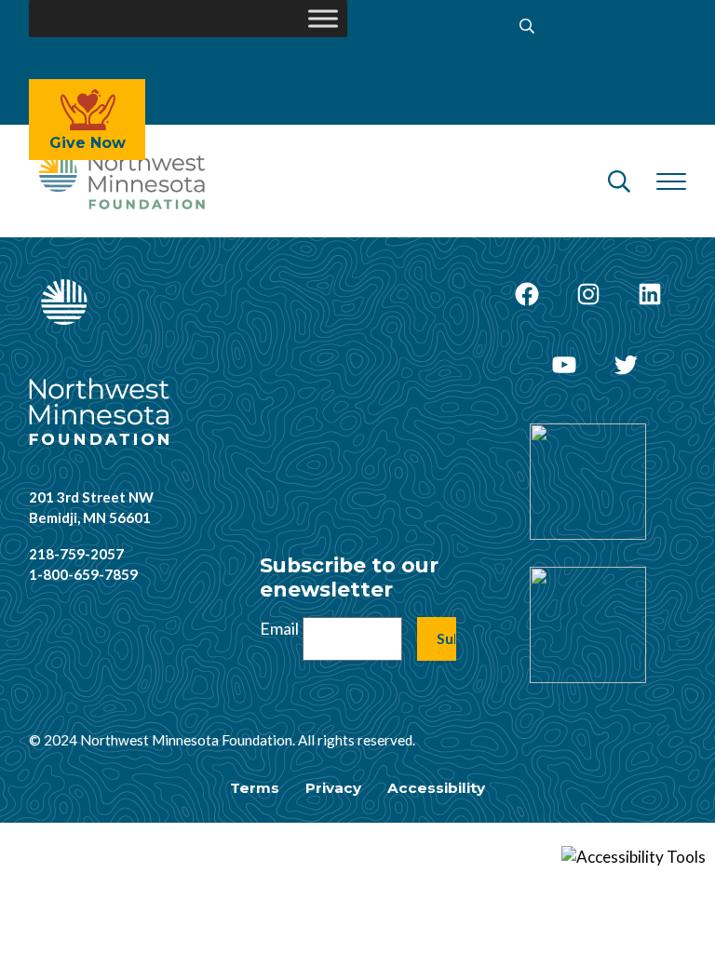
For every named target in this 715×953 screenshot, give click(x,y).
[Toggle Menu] (323, 18)
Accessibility (436, 788)
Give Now (87, 143)
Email (279, 628)
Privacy (333, 788)
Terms (254, 788)
